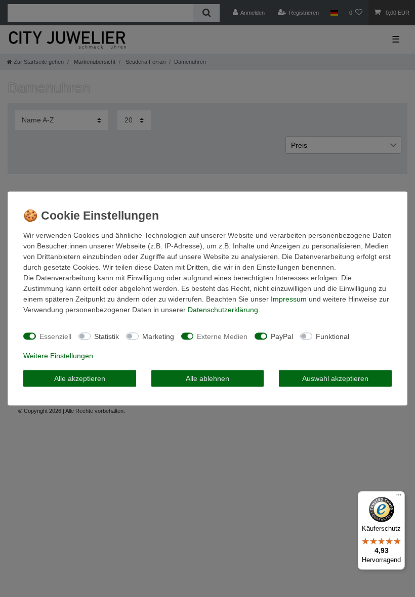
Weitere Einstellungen (58, 356)
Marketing (158, 336)
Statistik (106, 336)
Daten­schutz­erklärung (223, 310)
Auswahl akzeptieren (335, 378)
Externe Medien (222, 336)
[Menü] (399, 497)
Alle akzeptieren (79, 378)
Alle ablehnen (207, 378)
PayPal (282, 336)
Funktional (332, 336)
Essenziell (55, 336)
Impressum (289, 299)
